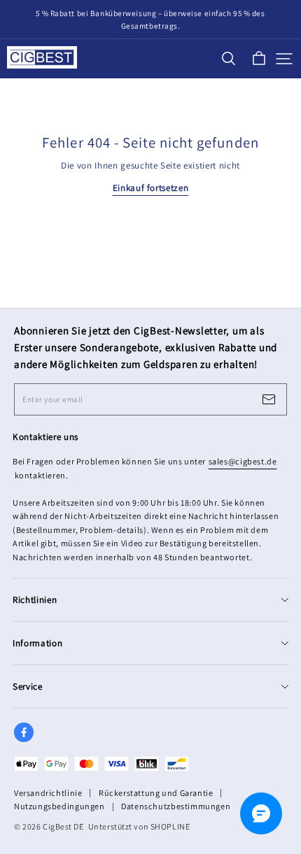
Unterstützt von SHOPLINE (139, 826)
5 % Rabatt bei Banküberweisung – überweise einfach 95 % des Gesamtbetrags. (151, 19)
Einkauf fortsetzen (151, 188)
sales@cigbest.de (243, 461)
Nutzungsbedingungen (59, 806)
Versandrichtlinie (48, 793)
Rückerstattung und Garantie (156, 793)
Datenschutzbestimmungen (175, 806)
